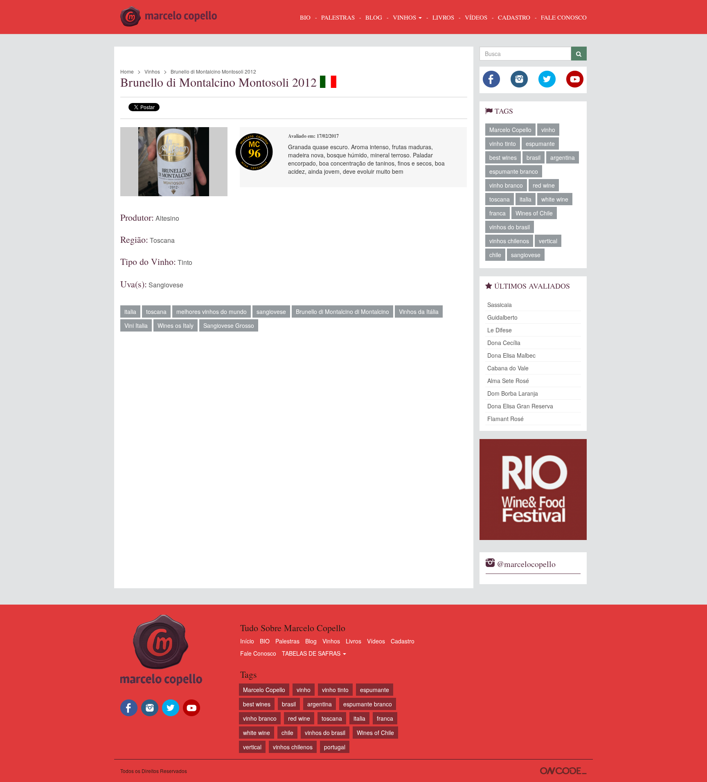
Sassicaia (499, 304)
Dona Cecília (503, 342)
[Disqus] (293, 456)
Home (127, 71)
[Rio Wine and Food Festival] (533, 489)
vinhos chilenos (509, 241)
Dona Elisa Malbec (511, 355)
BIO (305, 17)
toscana (156, 311)
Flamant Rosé (505, 419)
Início (247, 641)
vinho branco (506, 185)
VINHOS (405, 17)
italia (130, 311)
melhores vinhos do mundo (211, 311)
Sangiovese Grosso (228, 325)
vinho (548, 129)
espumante (540, 143)
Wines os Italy (176, 325)
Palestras (338, 17)
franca (497, 213)
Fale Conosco (258, 653)
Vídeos (376, 641)
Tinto (185, 262)
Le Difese (499, 330)
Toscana (162, 240)
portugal (334, 747)
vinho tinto (502, 143)
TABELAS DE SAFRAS (312, 653)
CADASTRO (514, 17)
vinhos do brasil (509, 227)
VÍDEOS (476, 17)
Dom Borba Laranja (512, 393)
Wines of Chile (534, 213)
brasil (533, 157)
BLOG (373, 17)
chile (495, 255)
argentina (562, 157)
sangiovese (271, 311)
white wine (554, 199)
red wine (544, 185)
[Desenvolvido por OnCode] (563, 770)
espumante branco (513, 171)
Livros (353, 641)
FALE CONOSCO (564, 17)
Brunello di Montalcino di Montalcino (342, 311)
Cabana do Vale (508, 368)
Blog (311, 641)
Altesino (167, 218)
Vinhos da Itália (419, 311)
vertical (548, 241)
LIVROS (443, 17)
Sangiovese (166, 284)
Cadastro (402, 641)
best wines (503, 157)
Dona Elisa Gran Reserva (520, 406)
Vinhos (152, 71)
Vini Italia (136, 325)
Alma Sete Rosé (508, 380)
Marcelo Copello (510, 129)
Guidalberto (502, 317)
